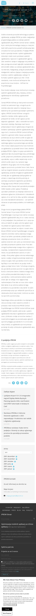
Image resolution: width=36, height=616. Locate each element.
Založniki (26, 507)
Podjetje (29, 510)
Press (3, 28)
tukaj (17, 571)
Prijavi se (5, 574)
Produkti (17, 507)
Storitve (9, 507)
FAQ (23, 510)
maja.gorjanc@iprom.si (14, 496)
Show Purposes (7, 613)
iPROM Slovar (6, 514)
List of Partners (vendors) (10, 605)
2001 (10, 456)
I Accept (7, 609)
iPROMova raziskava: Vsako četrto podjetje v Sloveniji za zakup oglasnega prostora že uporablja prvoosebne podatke (18, 433)
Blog (19, 510)
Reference (6, 510)
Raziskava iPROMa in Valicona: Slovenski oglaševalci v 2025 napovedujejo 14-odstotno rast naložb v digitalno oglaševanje (17, 418)
